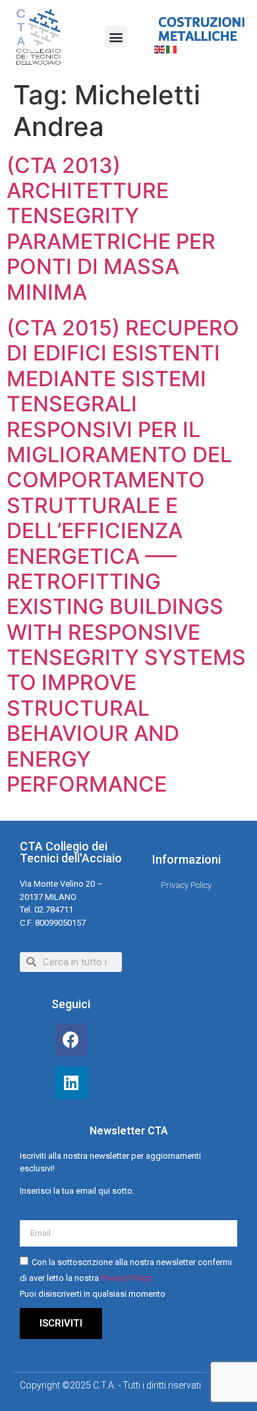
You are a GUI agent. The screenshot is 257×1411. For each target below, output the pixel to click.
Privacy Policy (126, 1278)
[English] (160, 48)
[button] (116, 37)
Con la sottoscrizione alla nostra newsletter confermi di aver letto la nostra (126, 1278)
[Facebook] (71, 1039)
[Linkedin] (71, 1082)
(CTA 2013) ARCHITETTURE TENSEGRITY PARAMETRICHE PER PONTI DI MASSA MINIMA (111, 229)
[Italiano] (172, 48)
